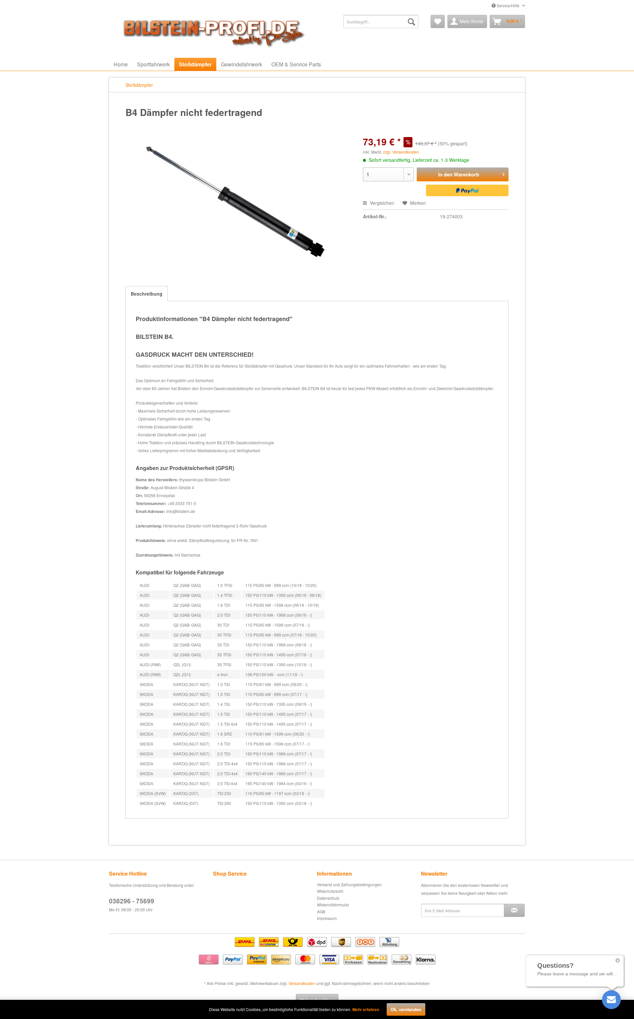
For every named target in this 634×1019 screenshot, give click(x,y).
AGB (321, 911)
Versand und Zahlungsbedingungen (349, 884)
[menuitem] (380, 21)
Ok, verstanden (406, 1009)
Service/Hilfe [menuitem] (508, 5)
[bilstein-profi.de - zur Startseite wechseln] (211, 31)
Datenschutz (328, 898)
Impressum (327, 918)
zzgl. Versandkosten (401, 152)
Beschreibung (146, 293)
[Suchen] (411, 21)
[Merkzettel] (438, 21)
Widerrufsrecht (330, 891)
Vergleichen (381, 203)
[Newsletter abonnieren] (514, 910)
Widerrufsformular (333, 904)
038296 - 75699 (131, 900)
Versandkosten (302, 983)
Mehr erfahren (365, 1009)
